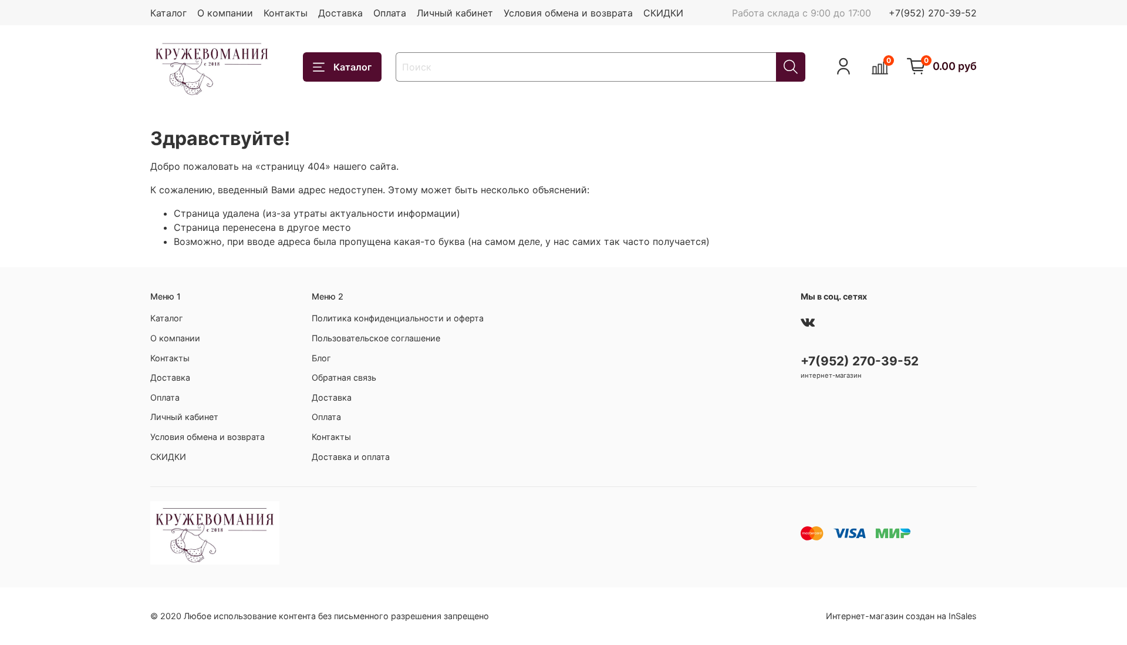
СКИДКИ (663, 13)
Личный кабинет (455, 13)
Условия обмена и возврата (568, 13)
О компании (225, 13)
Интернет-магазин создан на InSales (901, 616)
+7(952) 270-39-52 (933, 13)
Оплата (389, 13)
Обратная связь (344, 377)
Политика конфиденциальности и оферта (398, 318)
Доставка (340, 13)
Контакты (286, 13)
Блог (321, 358)
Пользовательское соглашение (376, 338)
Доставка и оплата (351, 457)
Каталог (168, 13)
